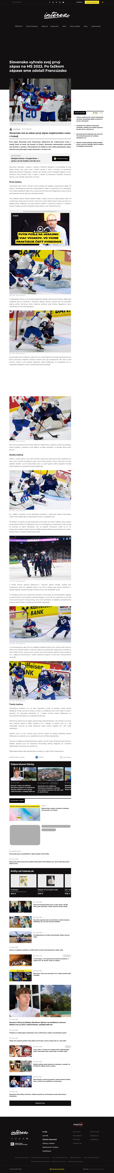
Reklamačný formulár (58, 1161)
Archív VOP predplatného (91, 1157)
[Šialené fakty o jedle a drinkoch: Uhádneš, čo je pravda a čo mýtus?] (24, 813)
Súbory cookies (48, 1143)
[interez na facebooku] (49, 2)
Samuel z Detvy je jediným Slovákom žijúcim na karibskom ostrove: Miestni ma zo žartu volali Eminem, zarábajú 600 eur (23, 788)
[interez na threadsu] (59, 2)
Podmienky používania (22, 1157)
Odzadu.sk (94, 1136)
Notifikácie (46, 1151)
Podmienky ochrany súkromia (40, 1157)
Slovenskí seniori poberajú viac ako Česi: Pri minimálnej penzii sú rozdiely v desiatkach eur (89, 136)
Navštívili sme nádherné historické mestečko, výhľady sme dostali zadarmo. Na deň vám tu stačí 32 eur (50, 789)
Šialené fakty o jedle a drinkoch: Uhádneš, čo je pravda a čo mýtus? (55, 809)
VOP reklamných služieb (59, 1157)
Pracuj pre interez (16, 2)
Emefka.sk (94, 1139)
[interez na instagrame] (23, 1138)
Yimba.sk (76, 1139)
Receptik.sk (77, 1136)
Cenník (45, 1136)
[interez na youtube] (27, 1138)
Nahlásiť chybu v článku (17, 757)
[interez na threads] (15, 1138)
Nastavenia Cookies (50, 1147)
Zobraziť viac (40, 1103)
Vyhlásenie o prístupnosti (75, 1161)
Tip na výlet (54, 783)
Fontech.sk (77, 1143)
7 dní (101, 113)
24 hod (95, 113)
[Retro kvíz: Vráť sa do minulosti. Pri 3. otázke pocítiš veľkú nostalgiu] (20, 975)
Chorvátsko (67, 955)
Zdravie (68, 1046)
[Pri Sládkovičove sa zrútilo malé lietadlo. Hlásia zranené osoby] (20, 937)
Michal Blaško (16, 129)
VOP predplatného (75, 1157)
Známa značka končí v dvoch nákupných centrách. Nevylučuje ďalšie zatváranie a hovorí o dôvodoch (89, 119)
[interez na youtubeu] (63, 2)
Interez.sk (77, 1132)
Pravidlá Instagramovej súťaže (40, 1161)
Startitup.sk (94, 1132)
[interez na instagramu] (56, 2)
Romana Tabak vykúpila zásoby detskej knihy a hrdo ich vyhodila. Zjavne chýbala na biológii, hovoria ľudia (89, 144)
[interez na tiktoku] (53, 2)
